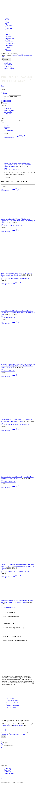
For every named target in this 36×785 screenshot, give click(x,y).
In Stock (6, 128)
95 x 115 (12, 371)
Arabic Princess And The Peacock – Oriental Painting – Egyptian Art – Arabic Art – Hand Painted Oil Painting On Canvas (18, 312)
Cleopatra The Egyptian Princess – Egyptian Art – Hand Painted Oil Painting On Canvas (17, 477)
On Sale (6, 125)
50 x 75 (3, 607)
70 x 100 (11, 170)
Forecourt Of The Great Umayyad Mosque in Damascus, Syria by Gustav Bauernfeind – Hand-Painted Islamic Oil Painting (17, 566)
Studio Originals (11, 43)
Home (8, 34)
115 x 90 (12, 317)
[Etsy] (24, 691)
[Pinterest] (19, 691)
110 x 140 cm (25, 278)
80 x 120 (13, 607)
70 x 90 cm (10, 571)
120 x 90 (13, 482)
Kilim (2, 56)
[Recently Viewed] (6, 731)
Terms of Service (18, 725)
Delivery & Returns (13, 705)
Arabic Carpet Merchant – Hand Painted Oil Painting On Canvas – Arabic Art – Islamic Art (17, 274)
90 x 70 (7, 317)
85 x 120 (16, 170)
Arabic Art (9, 41)
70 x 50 (3, 482)
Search (6, 59)
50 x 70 (6, 170)
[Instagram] (14, 691)
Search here (4, 53)
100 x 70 (7, 482)
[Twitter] (9, 691)
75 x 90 (7, 371)
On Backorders (8, 130)
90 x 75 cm (4, 226)
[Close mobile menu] (1, 749)
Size (5, 168)
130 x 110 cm (18, 226)
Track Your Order (12, 700)
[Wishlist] (17, 137)
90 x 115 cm (17, 425)
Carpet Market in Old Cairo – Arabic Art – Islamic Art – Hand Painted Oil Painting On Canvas (17, 420)
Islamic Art (29, 55)
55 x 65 (3, 371)
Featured (7, 127)
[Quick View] (20, 137)
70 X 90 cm (10, 278)
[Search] (5, 30)
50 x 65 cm (4, 278)
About (8, 47)
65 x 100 (7, 607)
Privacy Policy (11, 707)
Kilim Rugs (9, 45)
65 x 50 (3, 317)
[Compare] (23, 137)
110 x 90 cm (10, 226)
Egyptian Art (10, 39)
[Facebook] (4, 691)
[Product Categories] (5, 19)
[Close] (7, 103)
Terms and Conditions (13, 703)
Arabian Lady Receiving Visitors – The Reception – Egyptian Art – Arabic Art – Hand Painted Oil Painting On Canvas (18, 220)
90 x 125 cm (18, 278)
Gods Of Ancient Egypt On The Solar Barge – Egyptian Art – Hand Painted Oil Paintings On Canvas (17, 601)
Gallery (8, 36)
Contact (8, 50)
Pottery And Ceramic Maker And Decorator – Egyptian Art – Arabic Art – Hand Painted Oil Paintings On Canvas (17, 164)
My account (10, 698)
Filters (5, 93)
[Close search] (2, 740)
